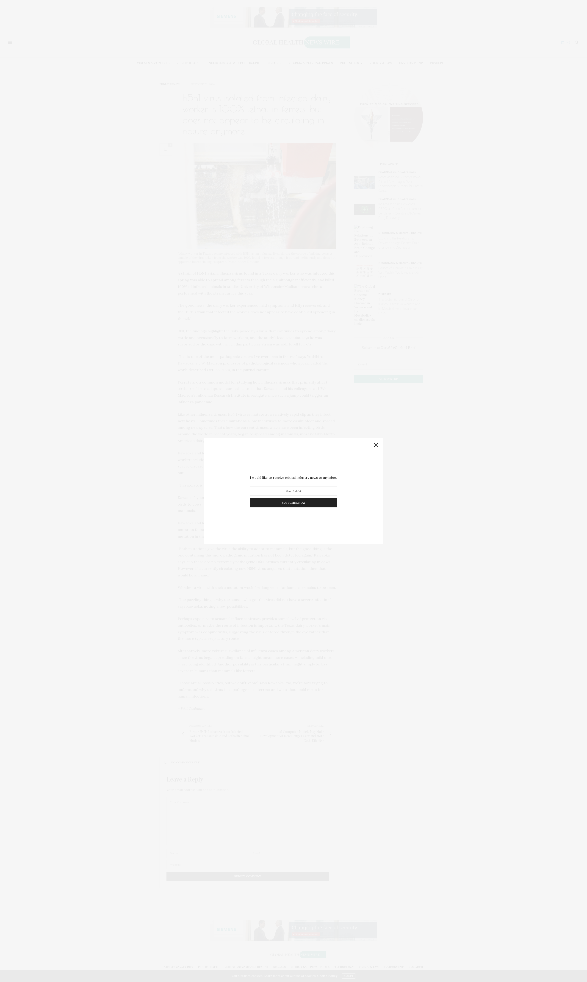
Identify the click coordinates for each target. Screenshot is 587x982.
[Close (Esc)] (376, 445)
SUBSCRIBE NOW (293, 502)
